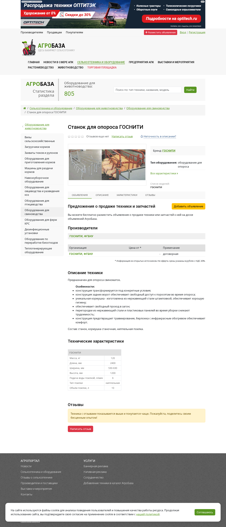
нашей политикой (147, 514)
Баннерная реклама (96, 466)
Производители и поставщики (39, 483)
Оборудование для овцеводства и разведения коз (42, 191)
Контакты (26, 494)
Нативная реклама (95, 472)
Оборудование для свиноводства (37, 212)
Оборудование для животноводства (37, 126)
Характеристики (127, 195)
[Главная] (24, 108)
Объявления (80, 195)
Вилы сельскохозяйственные (40, 139)
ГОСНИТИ (168, 150)
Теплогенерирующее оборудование (38, 250)
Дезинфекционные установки (37, 231)
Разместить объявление (161, 32)
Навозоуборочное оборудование (37, 179)
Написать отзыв (122, 136)
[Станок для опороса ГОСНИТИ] (107, 165)
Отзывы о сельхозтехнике (36, 477)
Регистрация (197, 32)
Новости (26, 466)
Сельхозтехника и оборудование (41, 472)
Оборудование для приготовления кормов (40, 160)
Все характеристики (163, 173)
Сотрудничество (94, 477)
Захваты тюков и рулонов (41, 153)
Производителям (32, 32)
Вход (183, 32)
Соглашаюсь (205, 512)
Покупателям (74, 32)
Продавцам (54, 32)
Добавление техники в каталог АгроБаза (108, 483)
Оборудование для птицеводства (37, 202)
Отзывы (150, 195)
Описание (102, 195)
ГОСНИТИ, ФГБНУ (81, 236)
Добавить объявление (188, 206)
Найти (190, 90)
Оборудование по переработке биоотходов (41, 240)
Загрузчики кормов (37, 147)
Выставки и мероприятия (36, 489)
